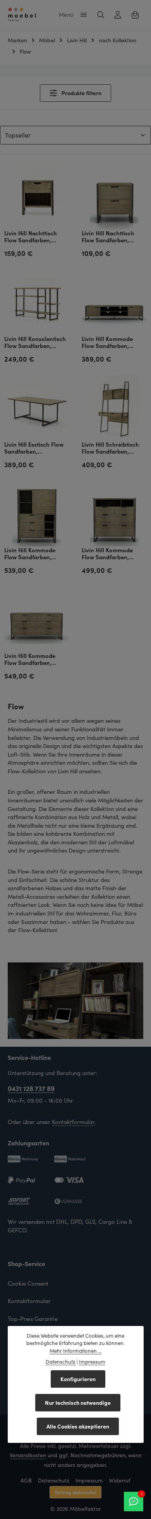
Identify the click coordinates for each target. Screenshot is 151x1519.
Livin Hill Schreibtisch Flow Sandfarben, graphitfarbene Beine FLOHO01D (110, 448)
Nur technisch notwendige (78, 1402)
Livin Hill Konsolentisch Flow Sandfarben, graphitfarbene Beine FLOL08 (35, 342)
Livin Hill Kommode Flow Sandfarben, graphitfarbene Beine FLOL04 (32, 554)
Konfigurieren (78, 1379)
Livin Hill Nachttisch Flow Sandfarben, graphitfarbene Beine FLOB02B (110, 237)
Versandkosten (28, 1455)
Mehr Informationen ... (75, 1350)
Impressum (89, 1480)
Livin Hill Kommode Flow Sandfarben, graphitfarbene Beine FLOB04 (32, 659)
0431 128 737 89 (31, 1088)
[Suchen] (100, 15)
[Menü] (83, 15)
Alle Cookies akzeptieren (77, 1426)
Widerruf (119, 1480)
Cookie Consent (28, 1283)
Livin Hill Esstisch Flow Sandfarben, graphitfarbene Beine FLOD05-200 (33, 448)
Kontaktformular (73, 1122)
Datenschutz (53, 1480)
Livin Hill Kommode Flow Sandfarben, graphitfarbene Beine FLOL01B (110, 342)
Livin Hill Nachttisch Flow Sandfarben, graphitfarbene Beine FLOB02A (32, 237)
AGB (26, 1480)
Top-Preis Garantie (33, 1318)
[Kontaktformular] (133, 1501)
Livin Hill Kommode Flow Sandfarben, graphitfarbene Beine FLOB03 (110, 554)
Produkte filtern (80, 93)
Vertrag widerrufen (75, 1492)
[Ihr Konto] (117, 15)
